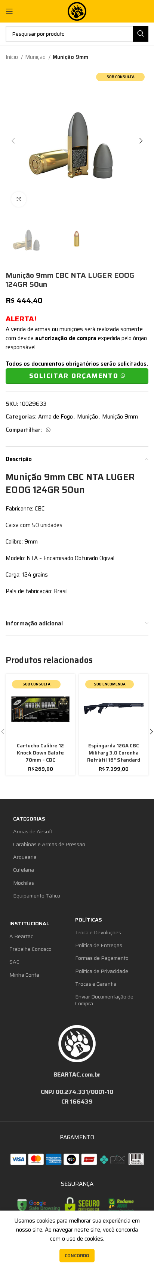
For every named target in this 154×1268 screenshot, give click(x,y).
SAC (14, 962)
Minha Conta (24, 975)
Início (12, 57)
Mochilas (23, 883)
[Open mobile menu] (9, 11)
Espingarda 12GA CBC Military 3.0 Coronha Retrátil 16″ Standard (113, 753)
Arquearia (25, 857)
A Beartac (21, 936)
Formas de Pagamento (102, 958)
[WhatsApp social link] (48, 430)
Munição (36, 57)
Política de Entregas (98, 945)
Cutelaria (23, 870)
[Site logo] (77, 10)
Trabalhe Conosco (30, 949)
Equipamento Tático (36, 896)
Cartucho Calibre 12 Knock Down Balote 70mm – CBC (40, 753)
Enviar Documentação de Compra (104, 999)
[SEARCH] (140, 34)
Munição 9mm (70, 57)
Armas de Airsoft (33, 831)
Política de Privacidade (101, 971)
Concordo (77, 1255)
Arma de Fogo (55, 416)
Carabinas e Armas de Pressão (49, 844)
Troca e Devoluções (98, 932)
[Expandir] (18, 199)
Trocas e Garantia (96, 984)
